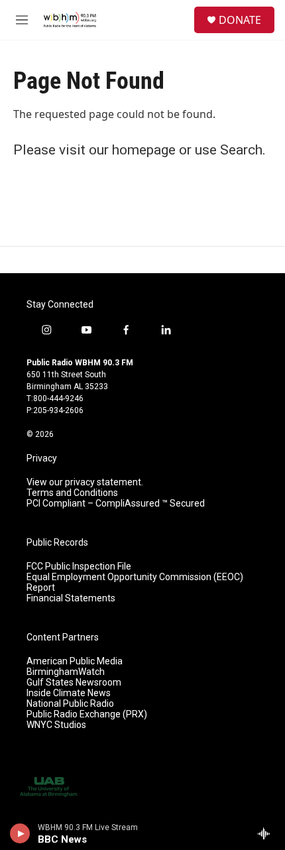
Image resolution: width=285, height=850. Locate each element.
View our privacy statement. (85, 482)
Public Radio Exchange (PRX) (87, 714)
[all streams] (267, 833)
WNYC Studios (56, 725)
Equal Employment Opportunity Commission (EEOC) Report (135, 582)
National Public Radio (70, 704)
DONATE (240, 20)
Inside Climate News (69, 693)
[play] (20, 833)
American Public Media (75, 661)
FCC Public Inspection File (79, 567)
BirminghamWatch (66, 672)
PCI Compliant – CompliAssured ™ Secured (116, 504)
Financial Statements (71, 598)
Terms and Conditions (72, 493)
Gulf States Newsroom (74, 683)
